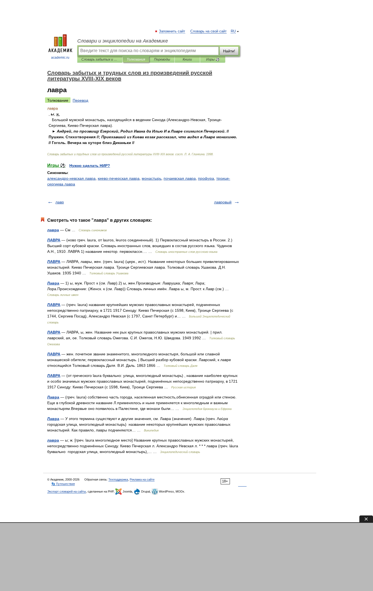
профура (206, 178)
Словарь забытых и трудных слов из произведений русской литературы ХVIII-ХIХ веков (99, 59)
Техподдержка (118, 479)
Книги (187, 59)
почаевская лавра (180, 178)
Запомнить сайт (172, 31)
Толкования (136, 59)
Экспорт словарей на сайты (66, 491)
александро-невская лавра (71, 178)
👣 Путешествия (63, 483)
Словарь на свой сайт (208, 31)
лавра (53, 230)
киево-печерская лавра (119, 178)
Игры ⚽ (213, 59)
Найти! (229, 51)
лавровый (223, 202)
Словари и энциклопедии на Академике (122, 41)
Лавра (53, 283)
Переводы (162, 59)
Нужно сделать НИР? (89, 165)
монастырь (151, 178)
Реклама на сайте (142, 479)
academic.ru (60, 57)
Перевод (80, 100)
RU (233, 31)
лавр (59, 202)
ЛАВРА (53, 240)
